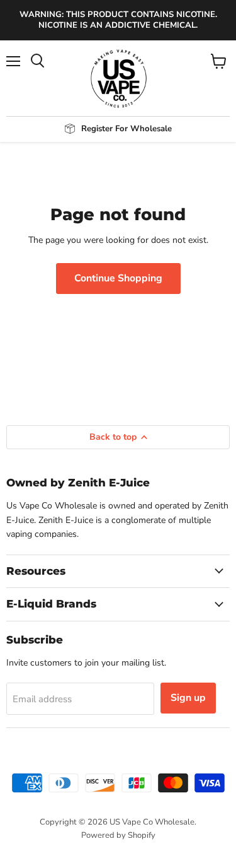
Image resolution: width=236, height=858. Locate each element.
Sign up (188, 698)
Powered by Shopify (118, 835)
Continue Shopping (118, 278)
